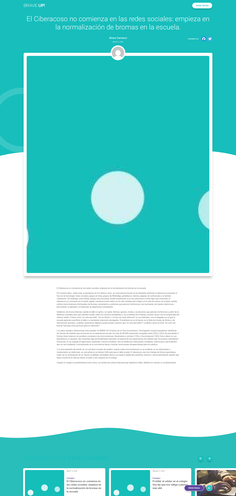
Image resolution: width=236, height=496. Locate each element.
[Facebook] (204, 39)
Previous (201, 458)
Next (209, 458)
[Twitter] (210, 39)
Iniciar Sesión (202, 5)
